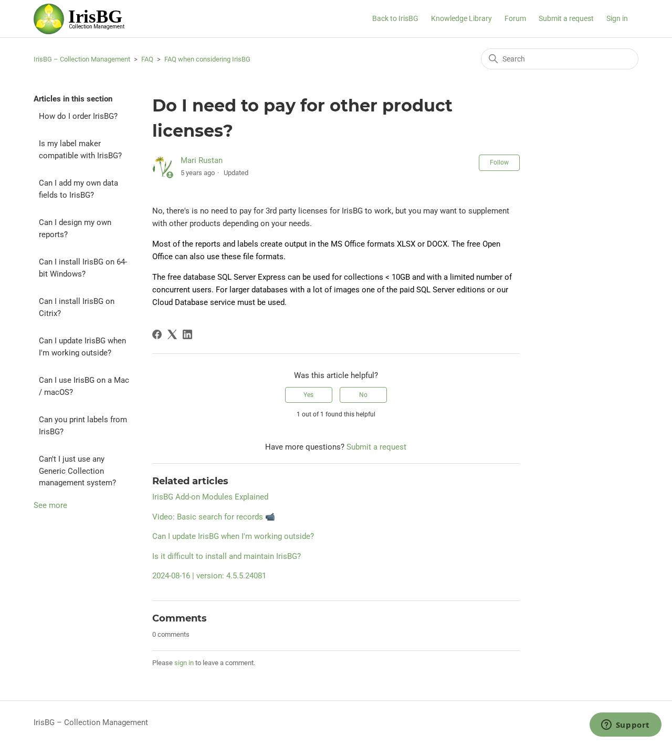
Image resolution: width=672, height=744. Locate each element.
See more (50, 505)
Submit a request (566, 18)
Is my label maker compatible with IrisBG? (80, 149)
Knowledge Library (461, 18)
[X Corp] (172, 334)
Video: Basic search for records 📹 (213, 517)
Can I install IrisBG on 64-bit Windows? (83, 268)
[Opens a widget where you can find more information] (625, 725)
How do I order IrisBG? (78, 116)
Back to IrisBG (395, 18)
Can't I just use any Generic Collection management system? (77, 470)
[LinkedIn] (187, 334)
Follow (499, 162)
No (363, 395)
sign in (184, 663)
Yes (308, 395)
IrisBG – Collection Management (82, 59)
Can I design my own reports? (75, 228)
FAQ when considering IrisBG (207, 59)
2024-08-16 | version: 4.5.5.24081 (209, 575)
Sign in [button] (617, 18)
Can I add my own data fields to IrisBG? (78, 189)
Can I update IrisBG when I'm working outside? (82, 347)
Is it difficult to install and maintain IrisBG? (226, 556)
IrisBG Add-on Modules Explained (210, 497)
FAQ (147, 59)
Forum (515, 18)
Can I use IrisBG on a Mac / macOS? (84, 386)
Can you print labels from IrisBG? (83, 425)
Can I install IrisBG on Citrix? (76, 307)
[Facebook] (157, 334)
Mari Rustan (202, 160)
